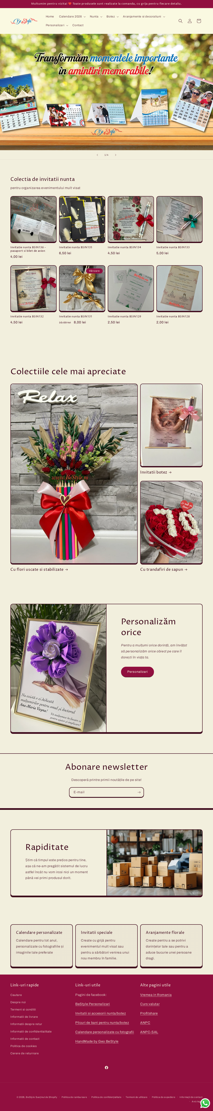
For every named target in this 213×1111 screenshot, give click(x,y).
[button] (72, 16)
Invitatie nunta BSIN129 (124, 316)
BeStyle (30, 1097)
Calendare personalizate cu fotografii (104, 1032)
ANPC (145, 1022)
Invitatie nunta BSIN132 (27, 316)
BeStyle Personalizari (92, 1004)
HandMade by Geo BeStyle (97, 1041)
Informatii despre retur (26, 1024)
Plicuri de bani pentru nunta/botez (102, 1022)
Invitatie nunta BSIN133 (173, 247)
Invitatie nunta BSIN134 (124, 247)
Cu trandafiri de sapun (161, 569)
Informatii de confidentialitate (31, 1031)
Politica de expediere (163, 1097)
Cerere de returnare (24, 1053)
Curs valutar (150, 1004)
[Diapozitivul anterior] (97, 155)
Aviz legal (197, 1101)
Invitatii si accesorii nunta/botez (100, 1013)
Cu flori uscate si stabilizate (37, 569)
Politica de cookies (23, 1046)
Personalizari (137, 671)
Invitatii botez (153, 472)
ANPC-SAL (149, 1032)
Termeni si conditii (23, 1009)
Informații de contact (191, 1097)
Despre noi (18, 1002)
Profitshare (149, 1013)
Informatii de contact (25, 1038)
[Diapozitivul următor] (115, 155)
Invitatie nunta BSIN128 (173, 316)
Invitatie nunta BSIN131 (75, 316)
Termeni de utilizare (136, 1097)
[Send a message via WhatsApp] (205, 1103)
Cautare (16, 995)
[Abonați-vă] (139, 792)
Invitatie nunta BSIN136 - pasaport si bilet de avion (28, 249)
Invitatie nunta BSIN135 (75, 247)
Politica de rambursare (74, 1097)
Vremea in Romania (156, 995)
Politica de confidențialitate (106, 1097)
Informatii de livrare (24, 1016)
